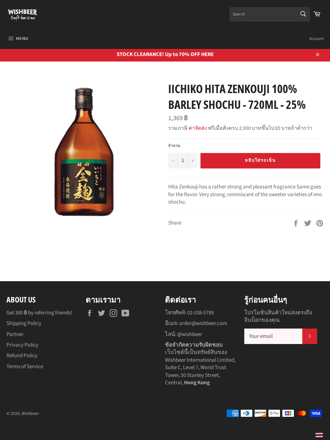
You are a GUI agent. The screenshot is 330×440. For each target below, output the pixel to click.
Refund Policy (21, 355)
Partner (15, 334)
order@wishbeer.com (203, 323)
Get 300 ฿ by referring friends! (39, 313)
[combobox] (269, 14)
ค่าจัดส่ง (198, 128)
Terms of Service (24, 366)
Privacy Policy (22, 345)
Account (316, 39)
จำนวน (174, 145)
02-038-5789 (200, 313)
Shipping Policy (23, 323)
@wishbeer (189, 334)
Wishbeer (30, 413)
